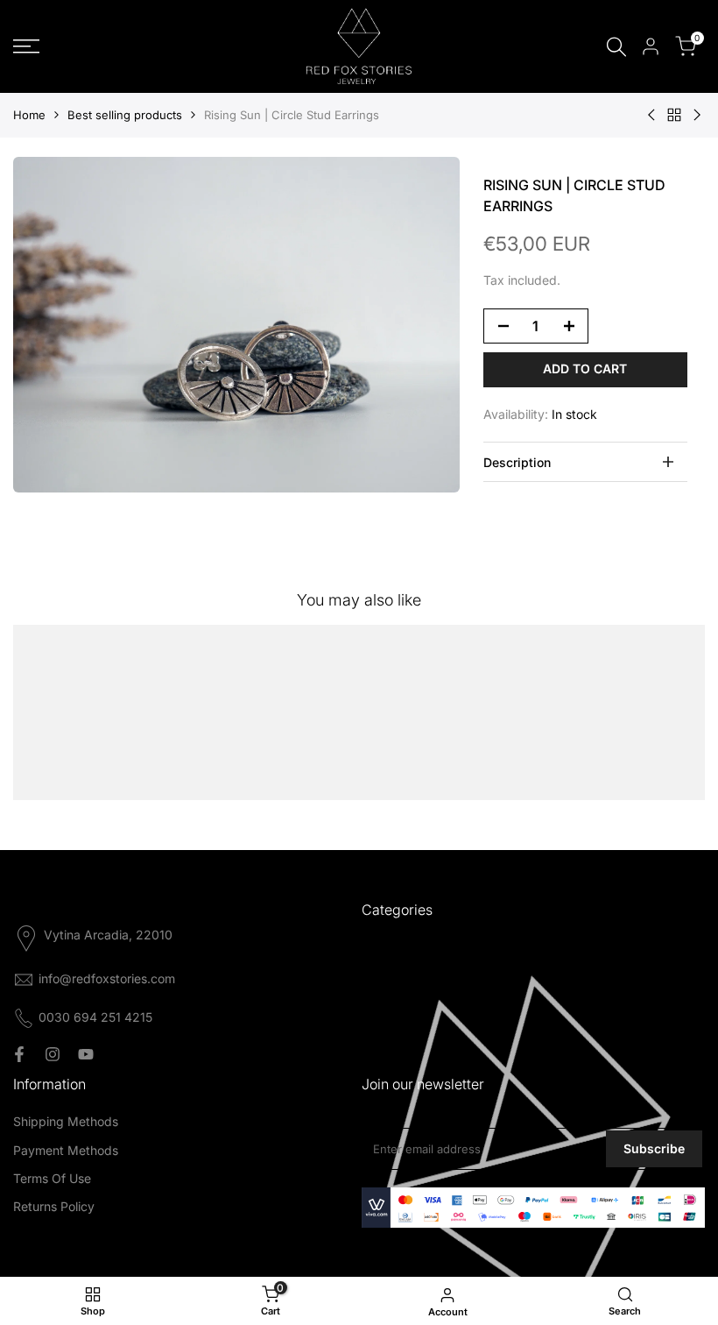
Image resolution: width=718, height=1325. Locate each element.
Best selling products (124, 115)
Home (29, 115)
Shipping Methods (65, 1121)
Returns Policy (54, 1206)
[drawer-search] (616, 47)
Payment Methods (65, 1150)
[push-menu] (26, 46)
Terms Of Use (52, 1178)
